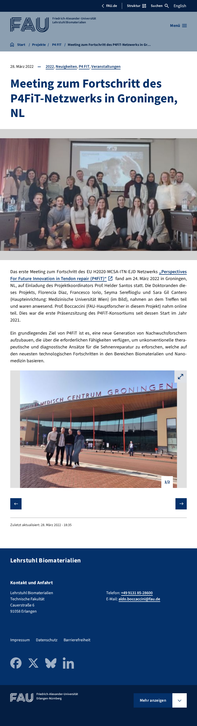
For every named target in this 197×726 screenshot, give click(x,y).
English (180, 6)
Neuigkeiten (66, 66)
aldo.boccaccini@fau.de (139, 599)
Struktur (133, 5)
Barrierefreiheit (77, 640)
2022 (50, 66)
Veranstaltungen (106, 66)
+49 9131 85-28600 (137, 593)
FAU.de (111, 5)
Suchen (157, 5)
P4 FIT (84, 66)
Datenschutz (46, 640)
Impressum (20, 640)
